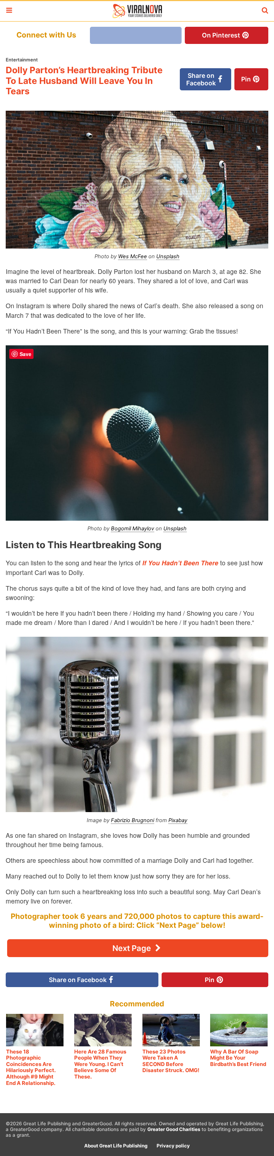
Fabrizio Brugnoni (132, 820)
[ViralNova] (137, 11)
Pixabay (177, 820)
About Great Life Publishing (115, 1146)
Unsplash (167, 256)
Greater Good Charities (173, 1129)
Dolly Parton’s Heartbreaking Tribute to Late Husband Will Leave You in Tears (84, 80)
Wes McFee (132, 256)
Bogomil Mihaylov (132, 528)
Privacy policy (173, 1146)
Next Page (132, 948)
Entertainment (22, 59)
